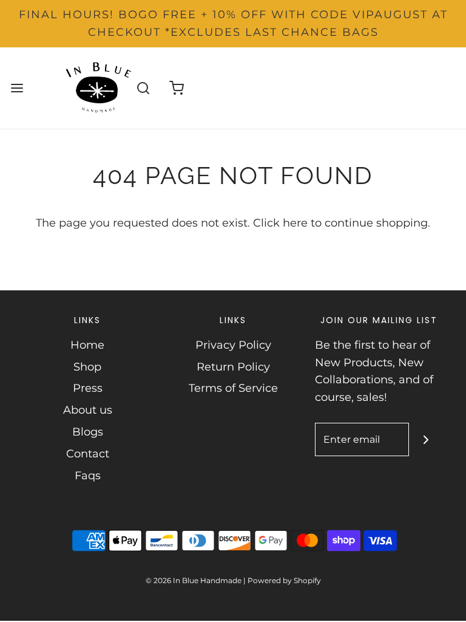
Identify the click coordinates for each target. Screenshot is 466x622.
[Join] (425, 439)
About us (87, 410)
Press (88, 388)
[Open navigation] (16, 87)
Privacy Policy (233, 345)
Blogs (87, 432)
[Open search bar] (143, 87)
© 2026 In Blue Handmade (193, 580)
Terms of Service (233, 388)
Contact (87, 453)
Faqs (88, 475)
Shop (87, 367)
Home (87, 345)
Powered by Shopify (284, 580)
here (295, 223)
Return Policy (233, 367)
